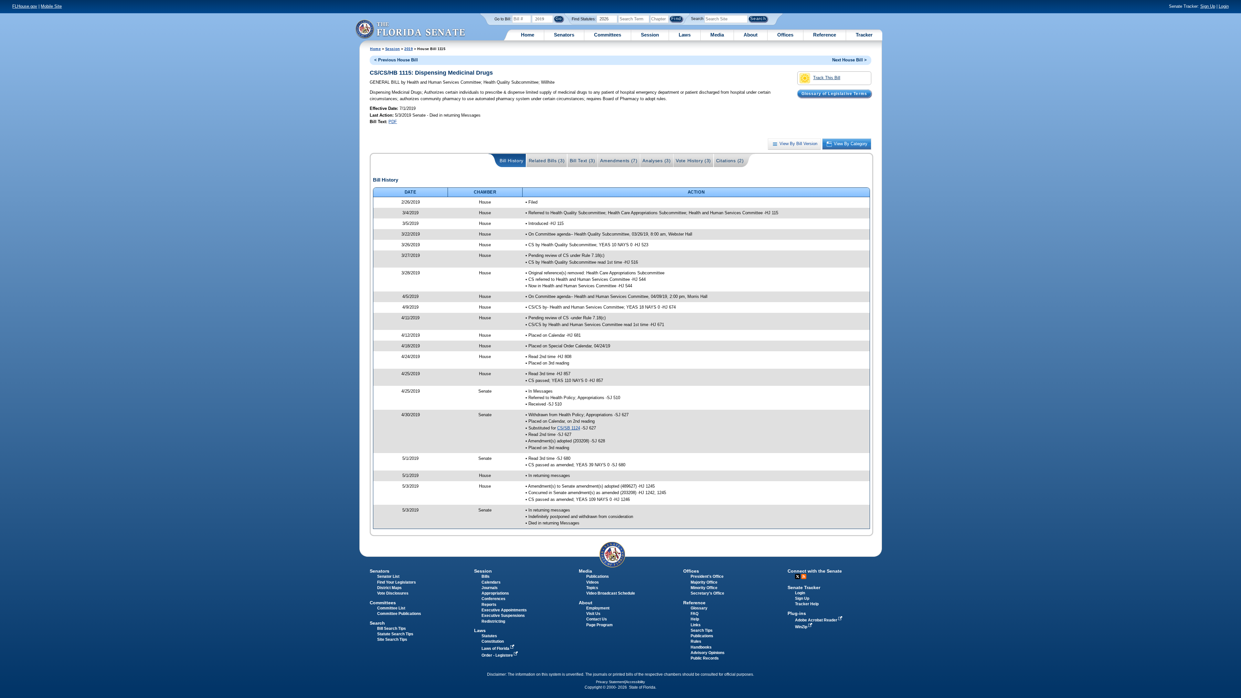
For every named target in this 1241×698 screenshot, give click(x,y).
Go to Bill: (502, 19)
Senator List (388, 576)
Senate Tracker (804, 587)
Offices (785, 34)
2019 (408, 49)
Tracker (864, 34)
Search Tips (702, 630)
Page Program (599, 625)
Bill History (512, 160)
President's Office (707, 576)
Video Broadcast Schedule (610, 593)
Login (1224, 6)
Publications (597, 576)
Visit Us (593, 614)
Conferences (493, 599)
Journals (490, 588)
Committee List (391, 608)
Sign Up (1207, 6)
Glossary (699, 608)
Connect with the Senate (815, 571)
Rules (696, 641)
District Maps (389, 588)
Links (696, 625)
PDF (392, 121)
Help (695, 619)
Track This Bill (826, 77)
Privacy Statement (610, 682)
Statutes (489, 636)
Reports (489, 605)
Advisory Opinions (708, 653)
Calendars (491, 582)
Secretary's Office (707, 593)
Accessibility (635, 682)
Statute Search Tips (395, 634)
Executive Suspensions (503, 616)
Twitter (797, 576)
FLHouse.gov (24, 6)
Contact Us (596, 619)
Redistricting (493, 621)
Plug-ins (797, 613)
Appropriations (495, 593)
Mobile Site (51, 6)
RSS (803, 576)
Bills (486, 576)
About (751, 34)
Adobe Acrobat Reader (816, 620)
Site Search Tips (392, 639)
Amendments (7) (619, 160)
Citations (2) (730, 160)
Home (527, 34)
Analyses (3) (656, 160)
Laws (685, 34)
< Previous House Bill (396, 60)
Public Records (705, 658)
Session (650, 34)
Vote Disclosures (392, 593)
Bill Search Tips (391, 628)
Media (717, 34)
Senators (564, 34)
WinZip (801, 627)
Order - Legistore (498, 655)
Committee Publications (399, 614)
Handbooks (701, 647)
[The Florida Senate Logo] (410, 28)
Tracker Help (807, 604)
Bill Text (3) (582, 160)
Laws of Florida (496, 648)
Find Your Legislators (396, 582)
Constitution (493, 641)
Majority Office (704, 582)
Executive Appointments (504, 610)
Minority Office (704, 588)
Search (697, 19)
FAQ (694, 614)
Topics (592, 588)
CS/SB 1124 (568, 428)
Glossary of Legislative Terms (834, 93)
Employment (598, 608)
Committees (607, 34)
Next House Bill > (849, 60)
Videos (592, 582)
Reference (824, 34)
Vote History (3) (693, 160)
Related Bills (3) (547, 160)
